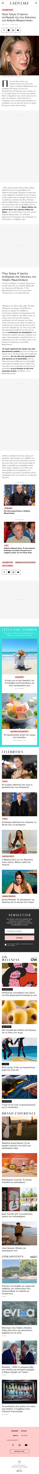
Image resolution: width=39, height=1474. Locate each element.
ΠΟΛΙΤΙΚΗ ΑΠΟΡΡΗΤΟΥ (12, 1440)
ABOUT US (15, 1435)
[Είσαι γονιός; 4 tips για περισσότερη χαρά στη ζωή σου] (19, 1049)
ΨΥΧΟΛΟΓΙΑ (7, 989)
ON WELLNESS (11, 959)
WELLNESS (7, 1027)
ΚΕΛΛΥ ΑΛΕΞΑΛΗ (19, 688)
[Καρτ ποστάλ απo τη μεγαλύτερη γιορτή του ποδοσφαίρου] (19, 1199)
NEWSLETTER (19, 1451)
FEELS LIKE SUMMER (19, 629)
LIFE (6, 545)
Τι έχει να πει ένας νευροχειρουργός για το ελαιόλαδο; (19, 1106)
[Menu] (3, 3)
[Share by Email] (18, 30)
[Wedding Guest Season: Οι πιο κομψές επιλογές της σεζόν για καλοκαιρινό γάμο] (19, 1128)
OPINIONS (8, 508)
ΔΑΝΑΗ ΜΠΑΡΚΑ (9, 896)
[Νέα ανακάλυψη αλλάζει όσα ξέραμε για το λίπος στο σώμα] (19, 1012)
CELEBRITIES (8, 10)
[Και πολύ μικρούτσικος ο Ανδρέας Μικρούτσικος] (19, 495)
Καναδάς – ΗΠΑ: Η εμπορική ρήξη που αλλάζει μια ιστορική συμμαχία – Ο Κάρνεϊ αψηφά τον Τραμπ (19, 1369)
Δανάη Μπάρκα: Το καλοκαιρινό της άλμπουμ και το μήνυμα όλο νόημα (18, 900)
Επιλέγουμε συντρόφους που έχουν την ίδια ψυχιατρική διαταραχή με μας (19, 994)
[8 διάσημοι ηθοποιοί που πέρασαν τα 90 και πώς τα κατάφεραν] (19, 804)
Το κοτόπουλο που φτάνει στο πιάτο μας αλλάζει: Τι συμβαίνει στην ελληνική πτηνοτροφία (18, 1409)
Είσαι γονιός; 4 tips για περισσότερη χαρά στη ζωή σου (18, 1068)
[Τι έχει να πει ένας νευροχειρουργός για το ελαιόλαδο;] (19, 1087)
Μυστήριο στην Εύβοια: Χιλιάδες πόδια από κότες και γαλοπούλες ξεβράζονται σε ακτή (17, 1330)
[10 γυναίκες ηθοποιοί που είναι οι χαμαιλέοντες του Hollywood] (19, 767)
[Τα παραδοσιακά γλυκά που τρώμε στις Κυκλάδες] (19, 711)
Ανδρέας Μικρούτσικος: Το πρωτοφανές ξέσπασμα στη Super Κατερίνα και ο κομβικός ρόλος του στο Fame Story (19, 550)
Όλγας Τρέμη (25, 283)
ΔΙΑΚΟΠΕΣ (19, 677)
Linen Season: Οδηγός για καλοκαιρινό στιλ (14, 1249)
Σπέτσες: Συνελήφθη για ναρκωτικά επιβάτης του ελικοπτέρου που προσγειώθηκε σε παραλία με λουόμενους (18, 1289)
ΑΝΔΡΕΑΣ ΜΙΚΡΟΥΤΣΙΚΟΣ (25, 562)
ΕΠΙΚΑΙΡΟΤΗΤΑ (12, 1257)
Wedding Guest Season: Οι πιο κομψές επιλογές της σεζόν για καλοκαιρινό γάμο (16, 1145)
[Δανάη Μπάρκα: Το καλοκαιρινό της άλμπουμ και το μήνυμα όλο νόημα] (19, 882)
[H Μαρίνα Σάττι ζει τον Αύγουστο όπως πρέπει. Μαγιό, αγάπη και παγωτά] (19, 842)
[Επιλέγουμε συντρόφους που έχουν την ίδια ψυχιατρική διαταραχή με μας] (19, 975)
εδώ (23, 219)
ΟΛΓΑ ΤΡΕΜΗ (8, 566)
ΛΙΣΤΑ (5, 781)
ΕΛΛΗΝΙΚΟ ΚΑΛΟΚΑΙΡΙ (19, 731)
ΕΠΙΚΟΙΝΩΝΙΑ (14, 1431)
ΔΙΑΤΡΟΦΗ (7, 1101)
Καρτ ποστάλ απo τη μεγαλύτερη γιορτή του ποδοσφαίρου (17, 1215)
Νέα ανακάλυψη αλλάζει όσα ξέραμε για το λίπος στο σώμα (19, 1031)
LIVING (5, 1064)
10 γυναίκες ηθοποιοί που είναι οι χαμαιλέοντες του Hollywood (17, 786)
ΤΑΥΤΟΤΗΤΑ (24, 1431)
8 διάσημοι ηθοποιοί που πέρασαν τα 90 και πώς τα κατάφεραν (19, 823)
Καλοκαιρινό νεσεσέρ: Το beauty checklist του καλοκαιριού (17, 1181)
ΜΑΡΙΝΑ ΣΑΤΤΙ (8, 856)
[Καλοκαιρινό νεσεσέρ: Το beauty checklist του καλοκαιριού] (19, 1165)
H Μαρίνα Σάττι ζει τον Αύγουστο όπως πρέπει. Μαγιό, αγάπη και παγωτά (17, 862)
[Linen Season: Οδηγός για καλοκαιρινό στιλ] (19, 1233)
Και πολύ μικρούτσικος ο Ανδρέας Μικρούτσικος (17, 512)
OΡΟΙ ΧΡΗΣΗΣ (24, 1435)
